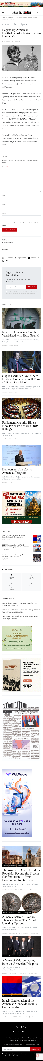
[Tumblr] (29, 1031)
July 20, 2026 (5, 549)
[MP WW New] (17, 803)
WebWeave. (36, 1044)
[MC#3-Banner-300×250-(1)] (21, 507)
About (4, 1038)
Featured (19, 865)
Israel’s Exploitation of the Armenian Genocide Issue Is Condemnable (13, 536)
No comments (7, 41)
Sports (24, 24)
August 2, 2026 (6, 539)
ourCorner (24, 996)
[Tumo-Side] (17, 638)
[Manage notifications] (37, 1055)
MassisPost (5, 249)
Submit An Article (29, 1040)
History (25, 912)
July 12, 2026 (5, 559)
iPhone (23, 1038)
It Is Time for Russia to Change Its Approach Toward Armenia (13, 555)
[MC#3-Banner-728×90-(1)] (21, 5)
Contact (17, 1038)
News (15, 24)
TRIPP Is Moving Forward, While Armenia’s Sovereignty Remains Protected (15, 546)
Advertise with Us (13, 1040)
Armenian (5, 865)
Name (4, 195)
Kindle (38, 1038)
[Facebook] (13, 1031)
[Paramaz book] (21, 675)
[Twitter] (18, 1031)
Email (4, 204)
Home (3, 17)
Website (4, 213)
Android (31, 1038)
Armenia (10, 17)
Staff (10, 1038)
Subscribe (31, 286)
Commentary (12, 865)
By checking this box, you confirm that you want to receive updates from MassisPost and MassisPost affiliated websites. (21, 292)
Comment (5, 167)
